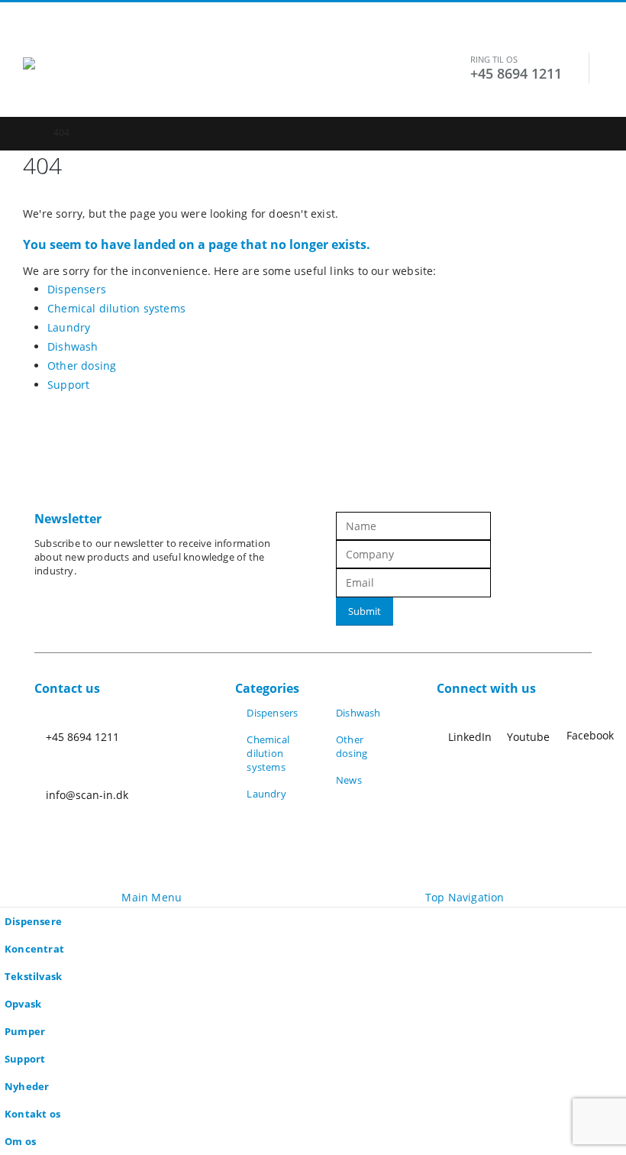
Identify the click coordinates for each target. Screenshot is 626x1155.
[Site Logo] (118, 87)
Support (68, 384)
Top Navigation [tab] (465, 897)
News (349, 780)
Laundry (68, 327)
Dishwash (72, 346)
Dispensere (33, 921)
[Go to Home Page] (27, 133)
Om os (20, 1141)
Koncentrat (34, 949)
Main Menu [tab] (151, 897)
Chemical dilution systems (116, 308)
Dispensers (76, 289)
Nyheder (27, 1086)
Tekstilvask (33, 976)
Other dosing (81, 365)
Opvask (23, 1004)
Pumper (25, 1031)
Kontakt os (32, 1114)
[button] (36, 38)
